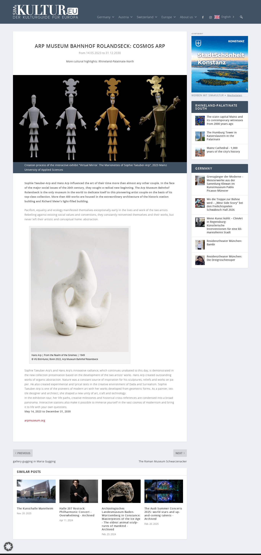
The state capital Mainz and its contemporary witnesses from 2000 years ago (225, 120)
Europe (166, 17)
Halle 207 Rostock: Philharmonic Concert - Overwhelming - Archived (77, 512)
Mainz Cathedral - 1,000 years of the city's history (223, 149)
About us (186, 17)
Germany (103, 17)
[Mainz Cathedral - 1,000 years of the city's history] (201, 152)
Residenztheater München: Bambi (224, 242)
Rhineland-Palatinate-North (116, 61)
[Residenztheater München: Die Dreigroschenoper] (201, 260)
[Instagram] (210, 17)
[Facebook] (203, 17)
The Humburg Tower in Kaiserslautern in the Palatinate (222, 136)
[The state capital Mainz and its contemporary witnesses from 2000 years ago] (201, 121)
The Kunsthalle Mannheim (35, 508)
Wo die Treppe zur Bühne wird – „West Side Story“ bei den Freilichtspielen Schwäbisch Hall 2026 (225, 204)
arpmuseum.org (34, 420)
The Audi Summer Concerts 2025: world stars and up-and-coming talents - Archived (163, 514)
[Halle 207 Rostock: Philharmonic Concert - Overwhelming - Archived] (78, 491)
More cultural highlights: (82, 61)
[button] (241, 17)
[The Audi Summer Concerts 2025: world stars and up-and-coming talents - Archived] (163, 491)
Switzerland (145, 17)
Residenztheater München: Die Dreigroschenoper (224, 258)
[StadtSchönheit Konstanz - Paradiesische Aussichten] (219, 91)
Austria (123, 17)
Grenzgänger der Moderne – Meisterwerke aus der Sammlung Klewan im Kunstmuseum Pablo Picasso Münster (225, 183)
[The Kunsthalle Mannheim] (36, 491)
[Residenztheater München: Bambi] (201, 245)
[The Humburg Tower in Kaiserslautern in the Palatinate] (201, 136)
